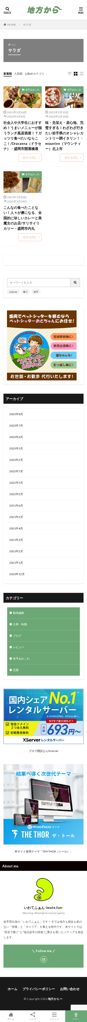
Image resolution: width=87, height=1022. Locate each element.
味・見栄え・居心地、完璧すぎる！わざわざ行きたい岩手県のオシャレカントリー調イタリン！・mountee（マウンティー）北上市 (64, 135)
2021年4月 (16, 528)
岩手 (36, 291)
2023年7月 (16, 425)
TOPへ (76, 1019)
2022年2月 (16, 494)
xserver (13, 291)
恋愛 (16, 670)
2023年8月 (16, 414)
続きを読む (30, 157)
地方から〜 (55, 999)
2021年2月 (16, 551)
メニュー (54, 1019)
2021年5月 (16, 517)
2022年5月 (16, 482)
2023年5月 (16, 448)
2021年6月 (16, 505)
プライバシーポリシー (39, 989)
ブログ (17, 635)
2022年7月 (16, 471)
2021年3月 (16, 540)
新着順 (7, 73)
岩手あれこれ (32, 89)
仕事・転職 (20, 624)
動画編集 (18, 613)
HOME (11, 24)
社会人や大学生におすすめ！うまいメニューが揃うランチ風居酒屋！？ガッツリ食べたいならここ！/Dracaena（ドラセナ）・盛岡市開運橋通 (22, 135)
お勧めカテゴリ (34, 73)
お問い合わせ (70, 989)
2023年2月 (16, 460)
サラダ (27, 24)
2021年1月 (16, 562)
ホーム (12, 989)
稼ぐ (25, 291)
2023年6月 (16, 437)
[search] (75, 282)
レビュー (18, 647)
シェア (32, 1019)
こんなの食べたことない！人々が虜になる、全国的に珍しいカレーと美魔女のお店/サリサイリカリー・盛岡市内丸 (22, 217)
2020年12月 (17, 574)
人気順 (18, 73)
